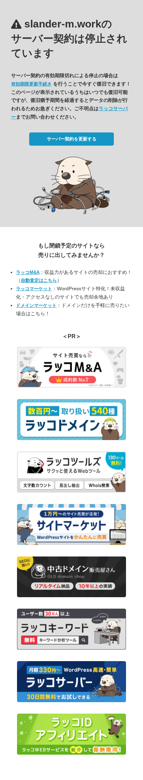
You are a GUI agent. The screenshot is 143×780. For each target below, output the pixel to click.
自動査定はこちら (39, 280)
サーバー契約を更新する (71, 138)
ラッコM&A (28, 272)
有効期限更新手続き (31, 84)
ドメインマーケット (36, 305)
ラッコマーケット (34, 288)
